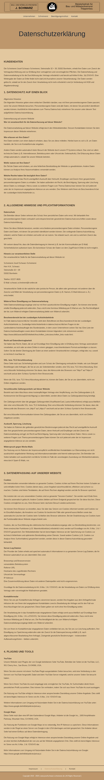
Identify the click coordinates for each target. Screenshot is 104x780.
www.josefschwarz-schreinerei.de (52, 776)
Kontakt (72, 769)
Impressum (33, 769)
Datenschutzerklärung (53, 769)
